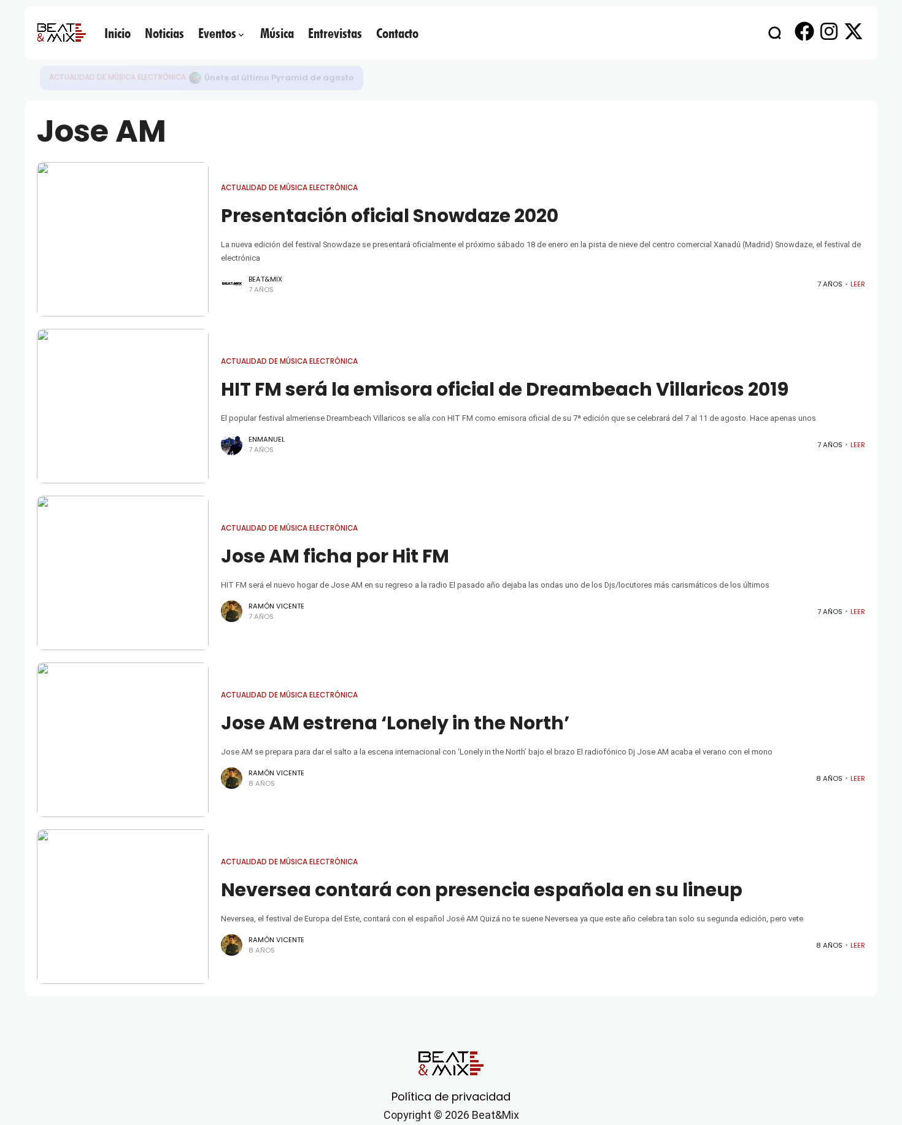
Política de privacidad (451, 1096)
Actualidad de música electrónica (117, 77)
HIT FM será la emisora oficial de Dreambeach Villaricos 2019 (504, 389)
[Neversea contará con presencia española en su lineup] (123, 906)
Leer (857, 284)
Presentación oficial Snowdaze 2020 (389, 215)
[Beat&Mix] (61, 32)
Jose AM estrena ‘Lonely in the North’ (395, 723)
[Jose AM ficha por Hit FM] (123, 573)
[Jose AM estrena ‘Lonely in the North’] (123, 739)
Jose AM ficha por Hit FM (335, 556)
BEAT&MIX (265, 279)
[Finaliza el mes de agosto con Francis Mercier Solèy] (195, 78)
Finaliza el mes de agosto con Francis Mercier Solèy (313, 77)
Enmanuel (267, 439)
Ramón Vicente (276, 606)
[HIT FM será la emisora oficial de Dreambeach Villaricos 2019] (123, 406)
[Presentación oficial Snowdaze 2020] (123, 239)
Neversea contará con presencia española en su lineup (481, 890)
